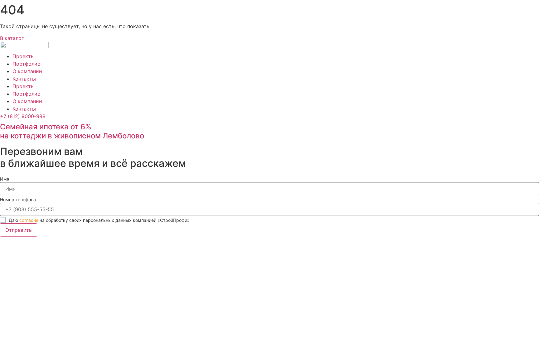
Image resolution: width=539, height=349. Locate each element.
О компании (27, 71)
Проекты (23, 56)
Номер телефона (18, 199)
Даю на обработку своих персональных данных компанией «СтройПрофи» (99, 220)
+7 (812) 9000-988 (23, 116)
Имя (4, 179)
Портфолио (26, 64)
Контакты (24, 79)
